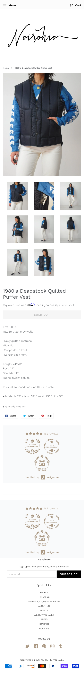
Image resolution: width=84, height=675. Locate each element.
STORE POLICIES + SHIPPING (44, 601)
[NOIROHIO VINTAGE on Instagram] (52, 647)
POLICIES (44, 628)
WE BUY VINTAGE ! (44, 615)
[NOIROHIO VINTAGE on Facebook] (36, 647)
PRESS (43, 619)
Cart (77, 5)
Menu (12, 5)
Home (6, 68)
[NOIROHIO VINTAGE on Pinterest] (44, 647)
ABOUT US (44, 606)
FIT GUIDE (44, 596)
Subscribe (69, 574)
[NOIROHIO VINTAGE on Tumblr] (60, 647)
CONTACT (44, 624)
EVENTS (44, 610)
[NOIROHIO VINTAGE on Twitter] (27, 647)
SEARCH (43, 592)
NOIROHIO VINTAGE (52, 660)
